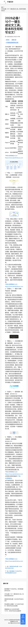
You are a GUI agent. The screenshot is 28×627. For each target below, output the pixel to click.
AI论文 (23, 617)
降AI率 (23, 622)
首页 (2, 7)
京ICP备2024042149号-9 (14, 623)
